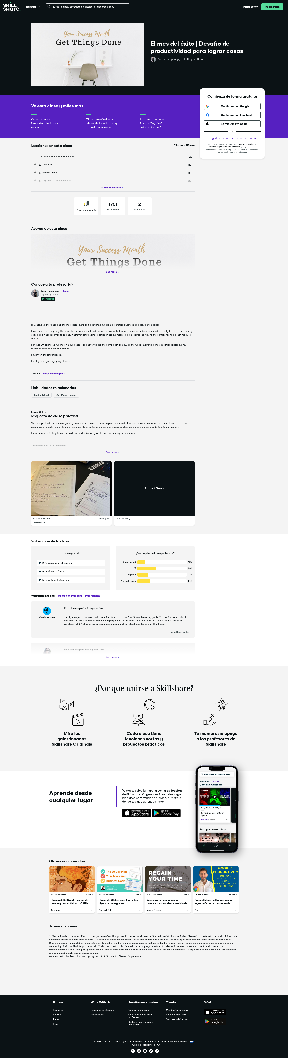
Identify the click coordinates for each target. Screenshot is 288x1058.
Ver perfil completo (54, 373)
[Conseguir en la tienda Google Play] (167, 813)
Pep (196, 910)
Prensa (56, 1019)
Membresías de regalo (177, 1010)
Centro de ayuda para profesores (140, 1016)
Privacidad (137, 1041)
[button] (39, 6)
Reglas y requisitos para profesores (140, 1023)
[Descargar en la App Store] (135, 813)
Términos (151, 1041)
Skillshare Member (42, 518)
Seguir (66, 291)
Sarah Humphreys (55, 291)
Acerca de (58, 1010)
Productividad (41, 395)
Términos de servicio (245, 144)
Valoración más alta (43, 595)
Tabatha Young (123, 518)
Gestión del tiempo (66, 395)
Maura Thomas (154, 910)
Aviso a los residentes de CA (146, 1045)
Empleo (57, 1014)
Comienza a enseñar (139, 1010)
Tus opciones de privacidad (174, 1041)
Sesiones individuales (177, 1019)
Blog (55, 1024)
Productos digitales (176, 1014)
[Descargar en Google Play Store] (219, 1021)
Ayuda (125, 1041)
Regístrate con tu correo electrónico (232, 138)
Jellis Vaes (55, 910)
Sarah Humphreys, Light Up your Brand (181, 59)
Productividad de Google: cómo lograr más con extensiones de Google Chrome (213, 903)
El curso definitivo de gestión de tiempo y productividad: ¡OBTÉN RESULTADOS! (69, 903)
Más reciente (92, 595)
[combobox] (87, 6)
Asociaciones (97, 1014)
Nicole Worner (47, 617)
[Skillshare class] (72, 879)
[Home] (12, 7)
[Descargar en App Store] (219, 1012)
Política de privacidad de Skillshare (225, 147)
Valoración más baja (69, 595)
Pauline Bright (105, 910)
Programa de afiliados (102, 1010)
